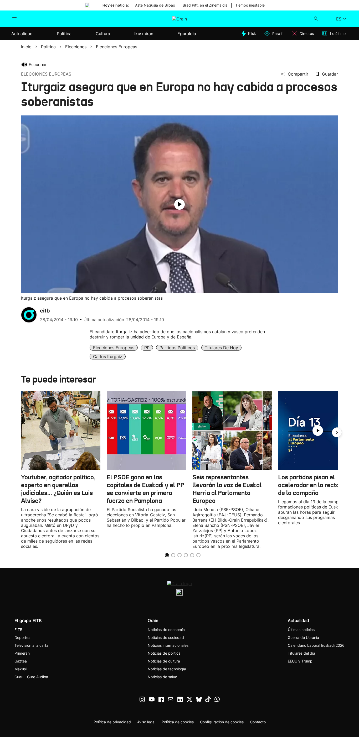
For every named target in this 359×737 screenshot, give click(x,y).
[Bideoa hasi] (179, 204)
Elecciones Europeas (113, 347)
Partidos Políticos (177, 347)
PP (147, 347)
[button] (337, 432)
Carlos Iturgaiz (107, 356)
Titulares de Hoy (221, 347)
